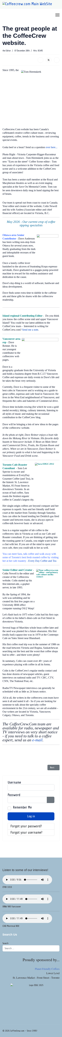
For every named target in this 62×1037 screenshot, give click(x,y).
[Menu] (57, 15)
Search (5, 943)
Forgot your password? (26, 826)
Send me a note (30, 329)
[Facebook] (40, 60)
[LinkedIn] (57, 60)
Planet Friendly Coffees (47, 968)
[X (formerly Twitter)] (48, 60)
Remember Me (22, 807)
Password (14, 795)
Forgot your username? (26, 832)
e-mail (37, 740)
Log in (31, 816)
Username (14, 782)
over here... (51, 147)
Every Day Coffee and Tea (42, 560)
